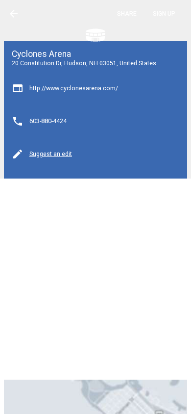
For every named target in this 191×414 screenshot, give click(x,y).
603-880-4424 (48, 121)
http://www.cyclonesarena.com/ (73, 88)
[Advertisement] (95, 278)
